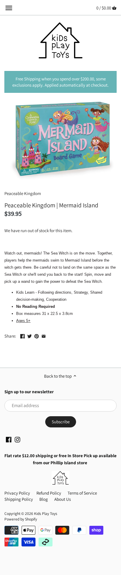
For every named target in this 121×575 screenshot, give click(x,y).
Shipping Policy (18, 499)
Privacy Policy (17, 493)
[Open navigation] (8, 8)
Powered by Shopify (20, 519)
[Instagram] (17, 439)
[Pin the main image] (36, 335)
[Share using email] (43, 335)
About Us (62, 499)
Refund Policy (48, 493)
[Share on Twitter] (29, 335)
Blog (43, 499)
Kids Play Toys (45, 513)
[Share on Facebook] (22, 335)
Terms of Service (82, 493)
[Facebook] (8, 439)
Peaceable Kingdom (22, 193)
